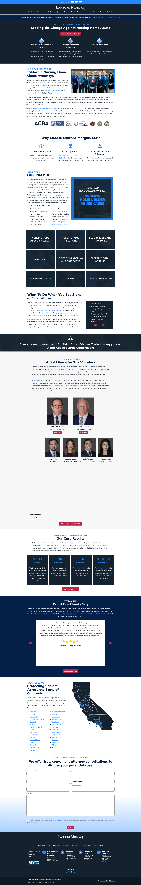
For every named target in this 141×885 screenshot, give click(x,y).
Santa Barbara (56, 732)
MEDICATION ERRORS (100, 278)
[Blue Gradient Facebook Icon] (66, 872)
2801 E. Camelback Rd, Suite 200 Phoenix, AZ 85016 (106, 858)
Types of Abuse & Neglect (45, 12)
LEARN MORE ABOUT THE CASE (109, 17)
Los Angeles (56, 90)
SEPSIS (70, 278)
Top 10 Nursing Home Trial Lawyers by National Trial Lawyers (69, 386)
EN (136, 2)
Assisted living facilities (60, 211)
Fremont (33, 722)
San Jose (55, 727)
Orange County (35, 747)
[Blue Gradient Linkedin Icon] (72, 872)
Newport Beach (35, 740)
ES (139, 2)
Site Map (112, 881)
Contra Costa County (37, 719)
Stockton (55, 740)
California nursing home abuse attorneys (43, 108)
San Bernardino (57, 719)
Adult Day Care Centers (60, 224)
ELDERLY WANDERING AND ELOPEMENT (70, 259)
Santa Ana (55, 729)
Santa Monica (56, 737)
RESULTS (75, 845)
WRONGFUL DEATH (40, 278)
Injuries (58, 12)
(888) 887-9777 (76, 2)
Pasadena (33, 750)
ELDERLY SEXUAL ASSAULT (100, 259)
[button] (95, 325)
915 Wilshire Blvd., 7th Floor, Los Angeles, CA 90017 (71, 857)
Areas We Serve (92, 12)
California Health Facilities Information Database (46, 310)
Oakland (33, 745)
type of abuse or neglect (53, 187)
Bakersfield (34, 717)
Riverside (55, 714)
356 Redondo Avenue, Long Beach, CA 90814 (52, 859)
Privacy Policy (58, 820)
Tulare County (56, 745)
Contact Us (110, 12)
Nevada (32, 742)
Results (73, 12)
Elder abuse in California (35, 319)
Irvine (32, 729)
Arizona (32, 714)
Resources (80, 12)
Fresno (32, 724)
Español (102, 12)
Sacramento (56, 717)
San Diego (55, 722)
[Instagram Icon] (74, 872)
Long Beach (47, 90)
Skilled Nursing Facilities (60, 222)
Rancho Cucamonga (59, 712)
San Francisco (56, 724)
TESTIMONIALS (86, 845)
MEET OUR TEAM (44, 845)
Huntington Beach (36, 727)
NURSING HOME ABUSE (61, 845)
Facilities (67, 12)
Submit (70, 827)
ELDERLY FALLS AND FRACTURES (100, 239)
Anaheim (33, 712)
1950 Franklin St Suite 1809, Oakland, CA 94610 (88, 857)
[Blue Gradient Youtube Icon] (69, 872)
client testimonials (70, 614)
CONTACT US (98, 845)
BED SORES (40, 259)
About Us (30, 12)
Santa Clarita (56, 735)
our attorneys (38, 380)
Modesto (33, 737)
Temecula (55, 742)
